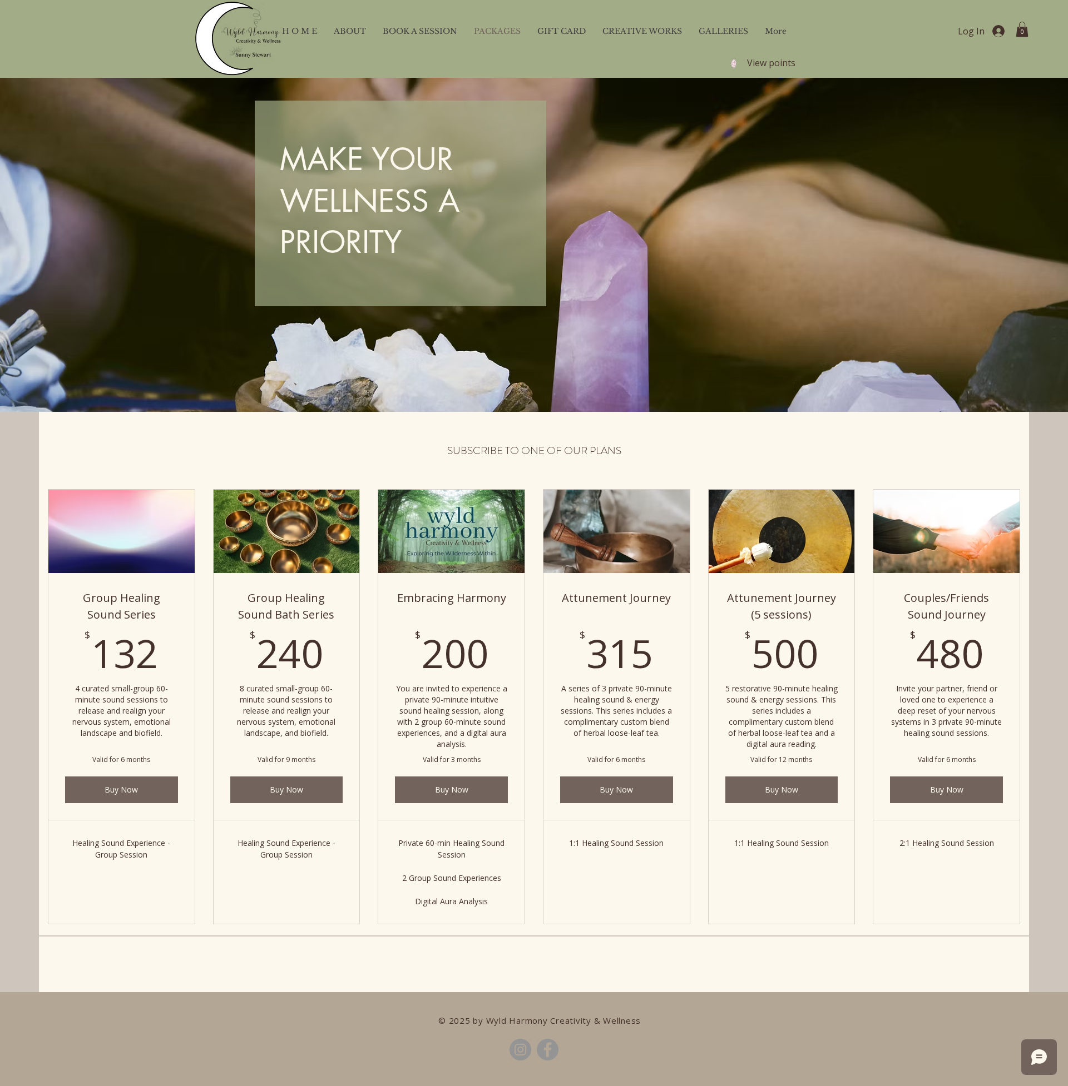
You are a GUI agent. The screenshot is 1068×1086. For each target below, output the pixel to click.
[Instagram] (520, 1049)
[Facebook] (547, 1049)
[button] (1022, 29)
